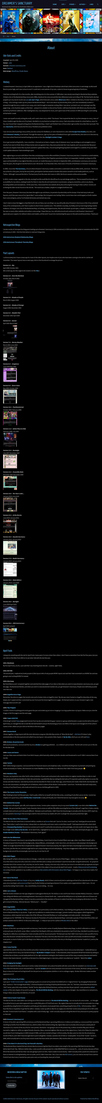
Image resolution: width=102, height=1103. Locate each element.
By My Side (67, 737)
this (37, 271)
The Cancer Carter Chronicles (16, 792)
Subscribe (11, 1085)
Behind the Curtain (13, 803)
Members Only (12, 773)
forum (48, 821)
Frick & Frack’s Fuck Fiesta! (16, 998)
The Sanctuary (20, 169)
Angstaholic (11, 907)
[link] (98, 4)
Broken (38, 745)
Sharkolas (10, 926)
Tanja (18, 721)
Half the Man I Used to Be (31, 798)
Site (8, 36)
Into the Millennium (13, 837)
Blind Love (62, 100)
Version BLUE (11, 731)
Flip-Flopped (11, 708)
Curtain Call (73, 805)
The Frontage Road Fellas (15, 979)
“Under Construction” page (19, 982)
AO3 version (69, 1054)
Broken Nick (66, 921)
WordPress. (95, 1099)
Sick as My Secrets (21, 830)
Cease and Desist (13, 752)
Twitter (9, 763)
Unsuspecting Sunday (14, 827)
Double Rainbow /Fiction (11, 832)
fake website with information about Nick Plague (55, 870)
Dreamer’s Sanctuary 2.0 (15, 1019)
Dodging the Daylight (14, 963)
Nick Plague (11, 856)
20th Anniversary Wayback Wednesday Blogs (18, 237)
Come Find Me (12, 947)
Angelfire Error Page (14, 694)
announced (24, 883)
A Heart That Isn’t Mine (19, 910)
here (88, 737)
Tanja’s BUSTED (12, 718)
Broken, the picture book (15, 742)
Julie (10, 63)
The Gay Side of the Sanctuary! (17, 819)
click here (78, 734)
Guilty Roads (40, 880)
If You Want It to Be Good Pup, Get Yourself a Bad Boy (24, 1043)
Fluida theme (23, 71)
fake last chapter (22, 880)
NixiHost (10, 68)
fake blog (17, 814)
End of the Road (12, 878)
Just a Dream (11, 891)
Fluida (89, 1099)
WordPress (15, 71)
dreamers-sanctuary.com (17, 66)
